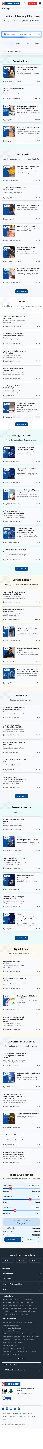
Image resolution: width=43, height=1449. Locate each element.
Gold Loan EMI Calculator (11, 1334)
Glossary (5, 1420)
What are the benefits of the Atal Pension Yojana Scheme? (13, 1153)
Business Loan (27, 1299)
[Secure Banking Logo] (6, 1398)
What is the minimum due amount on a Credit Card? (26, 249)
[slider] (10, 1188)
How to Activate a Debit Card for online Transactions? (27, 107)
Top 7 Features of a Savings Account (26, 470)
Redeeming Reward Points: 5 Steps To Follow (13, 610)
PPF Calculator (7, 1343)
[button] (40, 44)
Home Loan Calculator (29, 1334)
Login (31, 3)
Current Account (20, 1308)
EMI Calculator (8, 1322)
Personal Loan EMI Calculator (24, 1322)
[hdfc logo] (11, 3)
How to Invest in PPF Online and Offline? (28, 1074)
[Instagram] (7, 1409)
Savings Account (25, 1305)
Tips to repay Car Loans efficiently (11, 962)
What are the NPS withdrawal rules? (13, 1136)
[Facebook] (3, 1409)
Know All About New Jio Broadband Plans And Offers (13, 726)
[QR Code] (4, 1391)
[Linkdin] (19, 1409)
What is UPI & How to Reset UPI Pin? (14, 761)
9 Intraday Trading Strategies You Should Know (13, 898)
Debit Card (16, 1311)
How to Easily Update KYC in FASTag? (13, 90)
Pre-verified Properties (10, 1305)
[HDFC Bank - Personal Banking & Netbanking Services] (11, 1383)
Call (8, 1260)
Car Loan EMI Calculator (11, 1325)
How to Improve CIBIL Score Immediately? (27, 997)
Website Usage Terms (27, 1416)
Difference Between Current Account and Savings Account (13, 512)
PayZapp (33, 1311)
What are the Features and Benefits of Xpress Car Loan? (13, 335)
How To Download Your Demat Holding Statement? (14, 859)
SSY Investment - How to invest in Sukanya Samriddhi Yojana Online (14, 1056)
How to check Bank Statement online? (28, 649)
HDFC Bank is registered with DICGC (25, 1390)
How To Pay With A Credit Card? (28, 226)
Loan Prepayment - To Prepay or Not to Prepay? (14, 387)
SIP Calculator (19, 1343)
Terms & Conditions (19, 1413)
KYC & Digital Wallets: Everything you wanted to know (14, 778)
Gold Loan (20, 1302)
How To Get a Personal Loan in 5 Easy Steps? (14, 317)
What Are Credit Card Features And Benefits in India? (28, 168)
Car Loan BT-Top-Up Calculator (13, 1351)
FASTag (5, 1314)
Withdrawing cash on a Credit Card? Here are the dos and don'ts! (13, 1019)
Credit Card (7, 1311)
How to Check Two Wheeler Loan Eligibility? (13, 369)
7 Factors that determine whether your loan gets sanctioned (26, 405)
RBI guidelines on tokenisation (28, 1114)
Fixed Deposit (13, 1314)
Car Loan (17, 1299)
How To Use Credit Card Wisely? (28, 205)
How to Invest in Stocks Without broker (25, 876)
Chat (22, 1260)
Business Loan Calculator (11, 1331)
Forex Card (25, 1311)
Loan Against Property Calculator (14, 1337)
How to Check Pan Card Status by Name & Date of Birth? (14, 593)
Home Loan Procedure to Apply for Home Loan (14, 352)
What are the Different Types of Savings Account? (28, 491)
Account (19, 837)
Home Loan (29, 1302)
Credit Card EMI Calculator (12, 1340)
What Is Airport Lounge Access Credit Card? (28, 128)
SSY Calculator (28, 1340)
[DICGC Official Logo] (11, 1391)
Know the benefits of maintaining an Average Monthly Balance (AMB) (25, 530)
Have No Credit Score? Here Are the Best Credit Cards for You (28, 270)
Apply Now (11, 1239)
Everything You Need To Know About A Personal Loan (27, 68)
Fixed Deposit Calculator (11, 1345)
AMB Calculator (32, 1337)
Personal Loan (7, 1299)
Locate (36, 1260)
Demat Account (32, 1308)
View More (21, 1359)
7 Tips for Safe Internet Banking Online (14, 979)
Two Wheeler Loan (9, 1302)
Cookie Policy (6, 1413)
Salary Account (8, 1308)
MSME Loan (24, 1314)
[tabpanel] (21, 1214)
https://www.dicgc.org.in (24, 1394)
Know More (29, 1239)
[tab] (15, 1179)
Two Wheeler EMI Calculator (12, 1328)
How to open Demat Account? (27, 840)
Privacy (30, 1413)
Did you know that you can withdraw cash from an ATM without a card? (27, 629)
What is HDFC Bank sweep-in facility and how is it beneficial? (28, 670)
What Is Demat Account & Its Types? (13, 820)
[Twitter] (15, 1409)
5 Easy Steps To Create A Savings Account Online (25, 449)
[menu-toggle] (40, 3)
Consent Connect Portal (10, 1416)
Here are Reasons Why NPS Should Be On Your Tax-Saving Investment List (14, 1096)
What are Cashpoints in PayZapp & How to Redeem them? (14, 709)
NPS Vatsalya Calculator (11, 1354)
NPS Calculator (31, 1351)
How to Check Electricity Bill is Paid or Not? (14, 743)
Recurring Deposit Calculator (13, 1348)
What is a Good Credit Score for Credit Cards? (14, 189)
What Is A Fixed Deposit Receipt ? (14, 551)
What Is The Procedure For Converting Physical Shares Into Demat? (28, 919)
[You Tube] (11, 1409)
